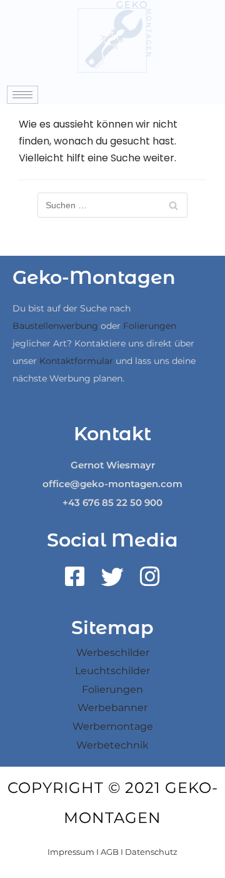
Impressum (71, 852)
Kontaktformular (76, 360)
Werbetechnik (112, 745)
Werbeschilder (112, 652)
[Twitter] (112, 581)
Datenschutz (151, 852)
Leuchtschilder (112, 671)
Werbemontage (112, 726)
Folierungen (149, 325)
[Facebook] (75, 581)
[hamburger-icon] (22, 95)
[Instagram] (150, 581)
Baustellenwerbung (55, 325)
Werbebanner (113, 708)
